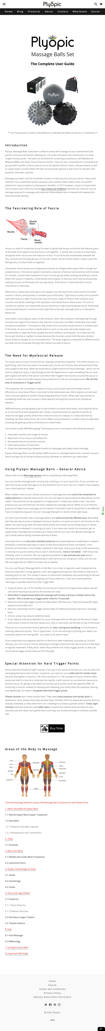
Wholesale (80, 11)
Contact (63, 11)
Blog (20, 11)
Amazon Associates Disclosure (52, 997)
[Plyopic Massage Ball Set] (52, 102)
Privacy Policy (52, 993)
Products (34, 11)
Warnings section (32, 475)
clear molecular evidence (53, 188)
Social (95, 11)
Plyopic (56, 1012)
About (49, 11)
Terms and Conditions (52, 989)
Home (9, 11)
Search (52, 985)
